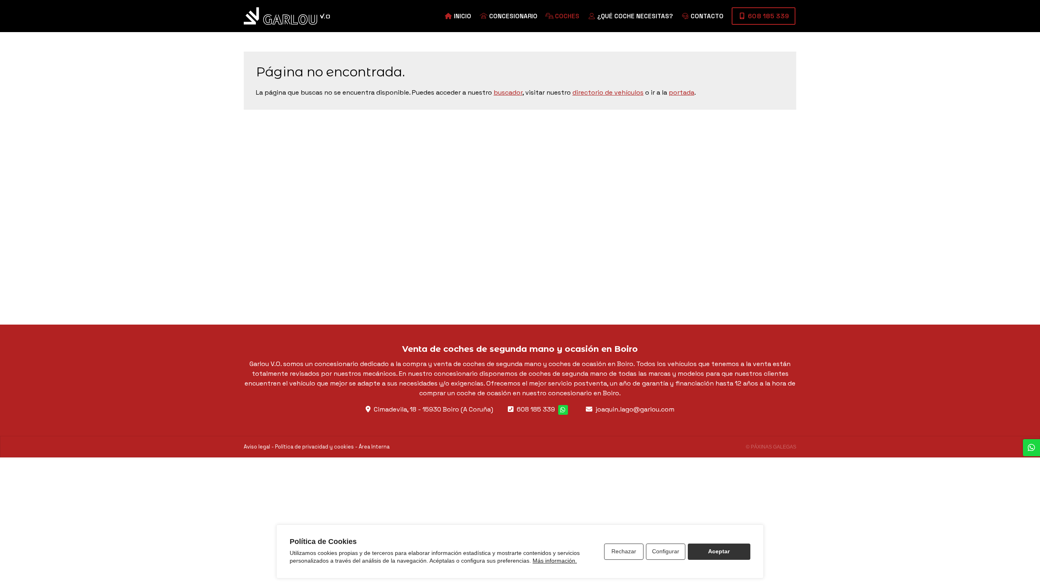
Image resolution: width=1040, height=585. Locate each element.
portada (681, 92)
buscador (508, 92)
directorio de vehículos (608, 92)
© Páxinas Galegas (771, 447)
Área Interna (374, 446)
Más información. (555, 560)
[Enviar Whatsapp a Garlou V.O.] (563, 410)
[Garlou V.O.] (287, 16)
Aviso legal (257, 446)
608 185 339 (536, 409)
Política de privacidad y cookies (314, 446)
